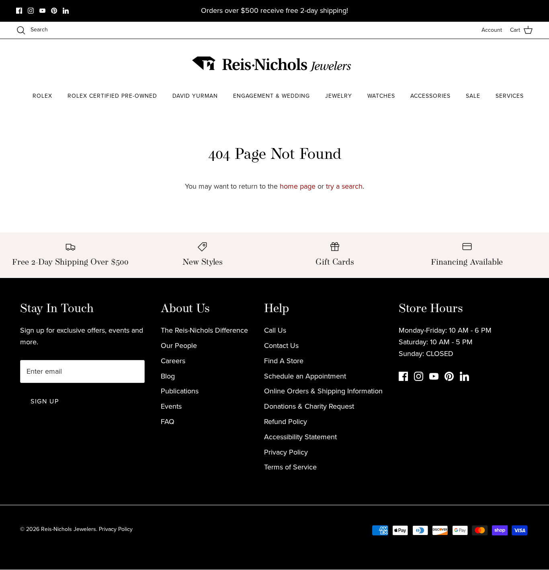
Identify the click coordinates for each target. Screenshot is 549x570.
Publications (180, 391)
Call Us (275, 330)
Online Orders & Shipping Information (323, 391)
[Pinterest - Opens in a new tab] (54, 11)
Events (171, 406)
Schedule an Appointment (305, 376)
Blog (168, 376)
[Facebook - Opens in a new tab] (19, 11)
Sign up (45, 401)
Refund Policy (285, 421)
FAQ (167, 421)
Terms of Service (290, 467)
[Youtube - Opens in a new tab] (42, 11)
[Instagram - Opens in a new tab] (31, 11)
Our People (179, 345)
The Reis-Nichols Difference (204, 330)
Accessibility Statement (300, 437)
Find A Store (283, 361)
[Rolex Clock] (503, 64)
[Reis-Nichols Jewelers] (272, 64)
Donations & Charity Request (309, 406)
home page (297, 186)
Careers (173, 361)
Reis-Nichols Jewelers (68, 529)
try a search (344, 186)
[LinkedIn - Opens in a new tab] (66, 11)
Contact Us (281, 345)
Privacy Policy (286, 452)
